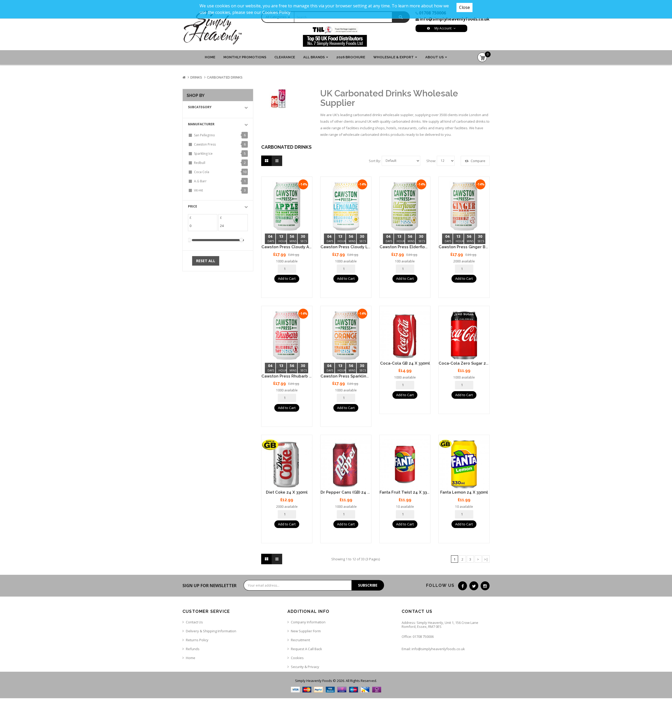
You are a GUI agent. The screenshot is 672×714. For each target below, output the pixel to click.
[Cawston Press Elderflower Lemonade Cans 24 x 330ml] (405, 206)
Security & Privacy (305, 666)
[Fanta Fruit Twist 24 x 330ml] (405, 464)
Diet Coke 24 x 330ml (287, 492)
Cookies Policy (276, 12)
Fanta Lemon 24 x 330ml (464, 492)
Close (464, 7)
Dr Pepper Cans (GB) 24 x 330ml (351, 492)
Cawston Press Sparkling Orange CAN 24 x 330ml (368, 376)
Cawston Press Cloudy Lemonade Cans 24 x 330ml (370, 247)
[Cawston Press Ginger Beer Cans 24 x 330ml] (464, 206)
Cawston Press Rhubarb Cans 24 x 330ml (301, 376)
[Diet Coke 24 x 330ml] (286, 464)
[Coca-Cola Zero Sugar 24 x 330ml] (464, 335)
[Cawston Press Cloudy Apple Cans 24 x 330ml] (286, 206)
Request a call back (306, 648)
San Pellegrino (204, 135)
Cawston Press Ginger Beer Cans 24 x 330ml (482, 247)
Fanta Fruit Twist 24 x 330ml (407, 492)
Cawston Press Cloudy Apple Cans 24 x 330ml (306, 247)
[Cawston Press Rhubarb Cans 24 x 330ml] (286, 335)
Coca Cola (201, 172)
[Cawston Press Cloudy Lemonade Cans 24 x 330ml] (346, 206)
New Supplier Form (306, 631)
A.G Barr (200, 181)
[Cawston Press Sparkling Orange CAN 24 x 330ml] (346, 335)
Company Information (308, 622)
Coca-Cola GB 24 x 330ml (405, 363)
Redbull (199, 163)
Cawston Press (205, 144)
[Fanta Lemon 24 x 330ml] (464, 464)
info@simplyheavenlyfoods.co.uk (455, 19)
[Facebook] (462, 585)
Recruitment (300, 640)
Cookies (297, 657)
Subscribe (367, 585)
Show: (431, 160)
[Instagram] (485, 585)
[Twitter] (473, 585)
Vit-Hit (198, 190)
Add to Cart (287, 278)
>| (486, 559)
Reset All (205, 260)
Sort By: (375, 160)
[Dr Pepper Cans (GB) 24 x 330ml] (346, 464)
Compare (477, 160)
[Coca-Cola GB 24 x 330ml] (405, 335)
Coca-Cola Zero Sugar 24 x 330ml (472, 363)
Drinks (196, 77)
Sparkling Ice (203, 153)
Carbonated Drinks (225, 77)
